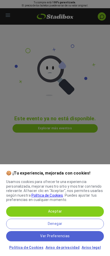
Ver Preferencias (55, 236)
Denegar (55, 224)
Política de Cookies (47, 195)
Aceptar (55, 211)
